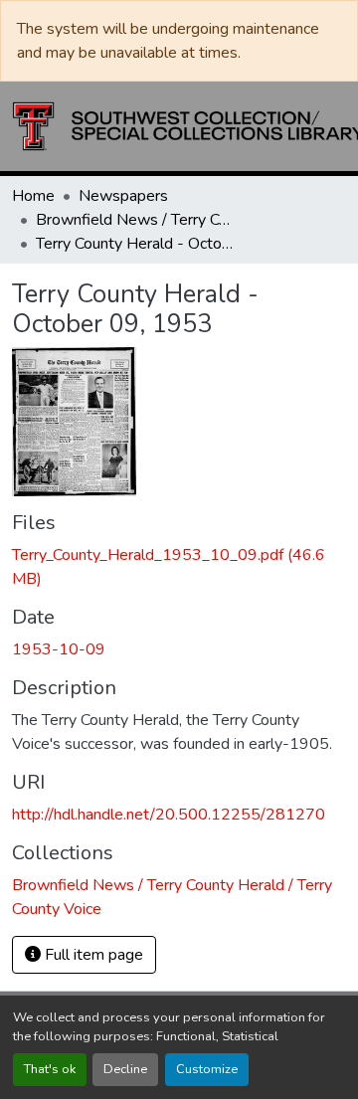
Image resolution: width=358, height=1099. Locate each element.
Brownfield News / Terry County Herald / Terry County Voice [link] (135, 220)
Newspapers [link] (123, 196)
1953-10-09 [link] (58, 649)
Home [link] (33, 196)
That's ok (50, 1069)
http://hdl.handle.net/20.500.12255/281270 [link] (168, 814)
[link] (179, 567)
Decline (125, 1069)
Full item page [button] (92, 955)
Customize (207, 1069)
